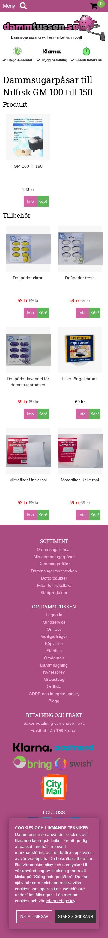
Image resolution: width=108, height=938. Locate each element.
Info (30, 201)
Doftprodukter (54, 578)
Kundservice (54, 622)
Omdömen (54, 657)
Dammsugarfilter (54, 563)
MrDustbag (54, 679)
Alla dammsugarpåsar (54, 556)
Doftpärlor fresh (80, 277)
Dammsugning (54, 665)
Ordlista (54, 686)
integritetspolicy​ (60, 900)
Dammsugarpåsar (54, 549)
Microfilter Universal (28, 479)
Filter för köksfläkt (54, 585)
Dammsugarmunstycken (54, 570)
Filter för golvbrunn (80, 378)
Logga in (54, 614)
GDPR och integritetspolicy (54, 693)
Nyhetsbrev (54, 672)
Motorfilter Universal (80, 479)
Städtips (54, 650)
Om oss (54, 629)
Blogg (54, 701)
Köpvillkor (54, 643)
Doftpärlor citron (28, 277)
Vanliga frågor (54, 636)
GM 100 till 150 (28, 166)
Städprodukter (54, 592)
